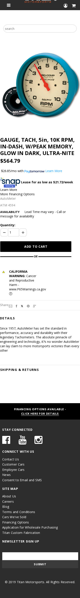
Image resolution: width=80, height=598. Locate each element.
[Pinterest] (28, 306)
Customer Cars (13, 464)
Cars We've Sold (14, 517)
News (6, 475)
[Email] (10, 306)
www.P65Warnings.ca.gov (27, 289)
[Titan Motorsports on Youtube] (22, 442)
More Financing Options (17, 194)
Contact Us (10, 459)
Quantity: (7, 225)
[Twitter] (22, 306)
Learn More (8, 190)
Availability (10, 212)
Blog (5, 506)
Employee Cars (13, 470)
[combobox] (40, 29)
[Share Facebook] (16, 306)
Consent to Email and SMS (22, 480)
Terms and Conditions (18, 512)
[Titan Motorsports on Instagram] (38, 442)
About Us (9, 496)
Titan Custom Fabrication (21, 533)
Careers (8, 501)
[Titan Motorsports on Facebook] (6, 442)
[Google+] (34, 306)
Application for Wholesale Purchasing (30, 527)
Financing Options (15, 522)
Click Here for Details (40, 414)
